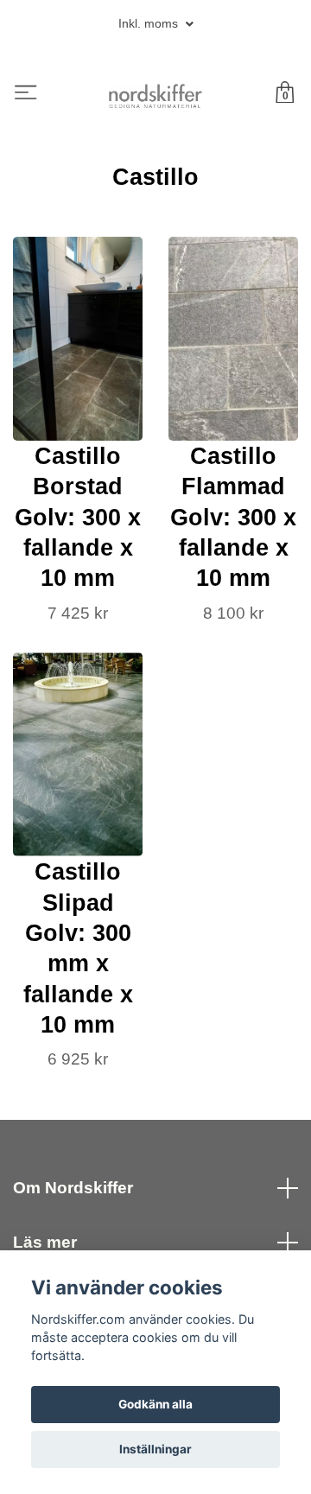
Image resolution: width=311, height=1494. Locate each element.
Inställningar (155, 1449)
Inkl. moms (149, 23)
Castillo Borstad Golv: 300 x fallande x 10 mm (78, 516)
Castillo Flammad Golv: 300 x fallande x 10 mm (233, 516)
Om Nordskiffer (73, 1188)
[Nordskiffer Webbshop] (156, 94)
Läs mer (45, 1242)
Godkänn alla (155, 1404)
